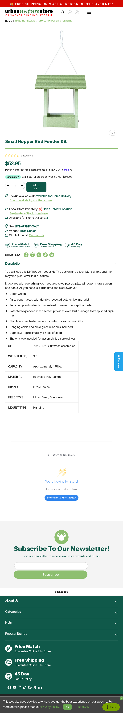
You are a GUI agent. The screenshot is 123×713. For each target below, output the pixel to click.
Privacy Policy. (50, 707)
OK (67, 707)
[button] (69, 12)
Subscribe (50, 574)
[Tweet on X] (32, 255)
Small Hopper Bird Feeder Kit (56, 21)
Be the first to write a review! (61, 497)
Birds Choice (28, 231)
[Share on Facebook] (26, 255)
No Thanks (83, 707)
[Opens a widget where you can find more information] (111, 707)
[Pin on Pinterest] (52, 255)
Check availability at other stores (31, 200)
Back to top (61, 591)
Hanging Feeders (25, 21)
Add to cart (36, 187)
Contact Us (36, 235)
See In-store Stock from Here (29, 213)
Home (8, 21)
